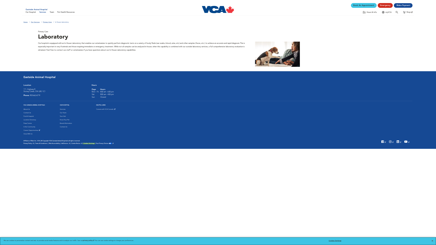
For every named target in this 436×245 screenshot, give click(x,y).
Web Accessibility (54, 143)
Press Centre (28, 123)
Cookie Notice (77, 143)
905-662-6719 (35, 95)
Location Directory (30, 120)
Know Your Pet (64, 120)
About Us (27, 109)
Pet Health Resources (66, 12)
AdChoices (65, 143)
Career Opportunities (31, 131)
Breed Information (66, 123)
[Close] (432, 240)
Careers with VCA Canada (105, 110)
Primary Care (47, 22)
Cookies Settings (89, 143)
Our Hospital (31, 12)
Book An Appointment (363, 5)
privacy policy (88, 240)
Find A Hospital (29, 116)
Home (26, 22)
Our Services (35, 22)
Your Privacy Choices (103, 143)
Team (52, 12)
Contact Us (27, 113)
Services (42, 12)
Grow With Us (28, 134)
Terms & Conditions (41, 143)
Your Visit (63, 116)
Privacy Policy (29, 143)
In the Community (29, 127)
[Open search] (397, 12)
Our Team (63, 113)
